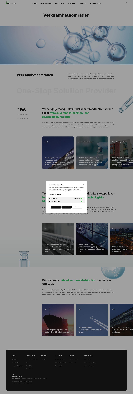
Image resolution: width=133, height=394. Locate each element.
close (83, 184)
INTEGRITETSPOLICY (55, 194)
